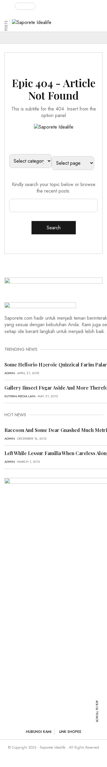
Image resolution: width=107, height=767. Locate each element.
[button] (9, 5)
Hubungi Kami (38, 731)
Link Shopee (70, 731)
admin (9, 373)
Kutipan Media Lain (19, 396)
